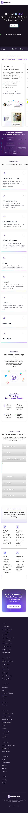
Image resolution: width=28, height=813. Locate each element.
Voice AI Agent (6, 91)
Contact (4, 783)
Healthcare (5, 705)
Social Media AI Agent (8, 96)
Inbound (4, 728)
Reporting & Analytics (7, 661)
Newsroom (4, 765)
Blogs (3, 759)
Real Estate (5, 702)
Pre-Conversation (6, 646)
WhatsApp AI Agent (7, 629)
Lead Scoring (5, 731)
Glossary (4, 768)
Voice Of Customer (7, 722)
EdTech (4, 699)
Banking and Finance (7, 693)
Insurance (4, 696)
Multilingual (5, 673)
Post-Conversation (6, 652)
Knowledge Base (6, 679)
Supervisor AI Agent (7, 641)
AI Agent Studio (6, 664)
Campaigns (5, 667)
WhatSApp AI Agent (7, 93)
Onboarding (5, 734)
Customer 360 (5, 670)
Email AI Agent (16, 93)
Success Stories (6, 762)
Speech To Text (6, 748)
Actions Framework (7, 676)
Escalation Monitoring (7, 713)
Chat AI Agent (14, 91)
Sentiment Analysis (7, 716)
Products (4, 771)
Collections (5, 737)
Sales (3, 725)
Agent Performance (7, 719)
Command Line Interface (8, 745)
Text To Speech (6, 751)
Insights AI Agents (7, 644)
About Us (4, 780)
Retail (3, 690)
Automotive (5, 687)
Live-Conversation (6, 649)
